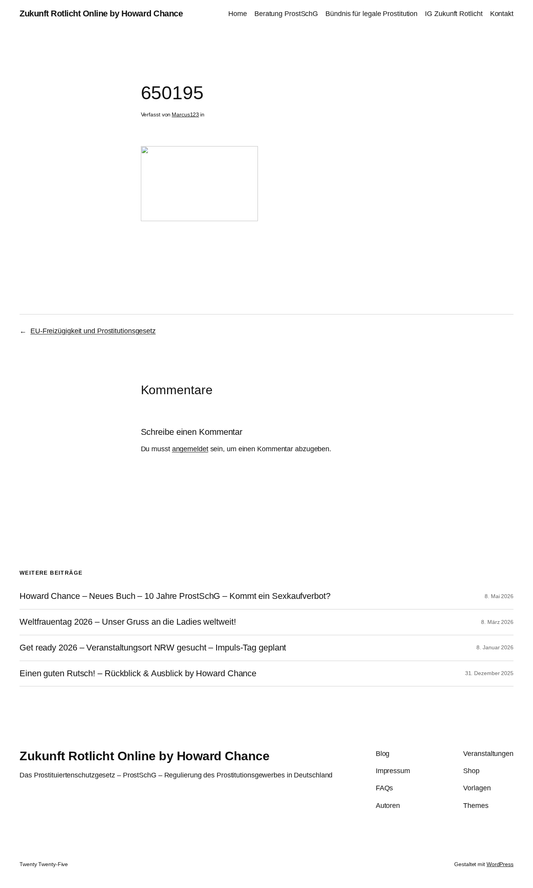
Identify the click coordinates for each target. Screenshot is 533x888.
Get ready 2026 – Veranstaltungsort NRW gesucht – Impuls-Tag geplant (153, 647)
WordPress (500, 864)
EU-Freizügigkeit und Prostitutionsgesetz (93, 331)
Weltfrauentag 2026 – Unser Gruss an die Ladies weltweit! (128, 622)
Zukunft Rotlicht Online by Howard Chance (101, 13)
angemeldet (190, 449)
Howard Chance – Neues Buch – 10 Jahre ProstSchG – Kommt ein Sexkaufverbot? (175, 596)
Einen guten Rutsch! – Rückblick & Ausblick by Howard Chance (138, 673)
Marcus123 (185, 114)
